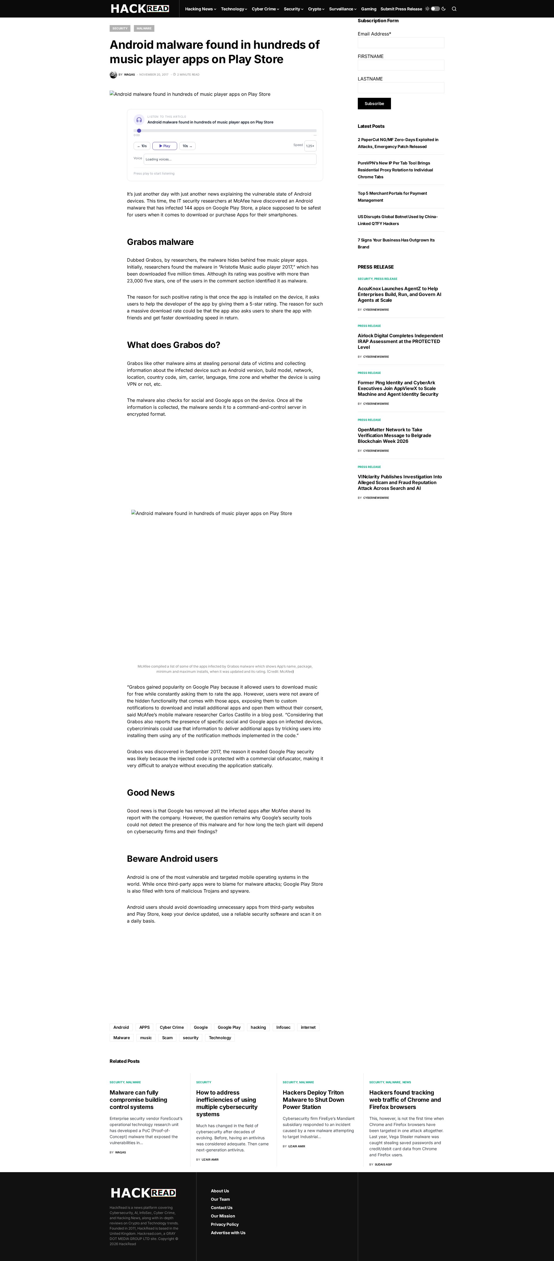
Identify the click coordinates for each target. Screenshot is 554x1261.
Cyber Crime (172, 1027)
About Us (220, 1190)
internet (308, 1027)
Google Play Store (232, 208)
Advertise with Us (228, 1232)
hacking (258, 1027)
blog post (271, 714)
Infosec (283, 1027)
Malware (144, 28)
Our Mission (223, 1215)
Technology (220, 1037)
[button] (435, 8)
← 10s (142, 146)
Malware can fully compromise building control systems (138, 1099)
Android (236, 370)
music (146, 1037)
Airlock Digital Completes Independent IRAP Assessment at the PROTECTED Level (400, 341)
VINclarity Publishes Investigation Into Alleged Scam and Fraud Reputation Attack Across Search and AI (400, 482)
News (407, 1082)
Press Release (385, 278)
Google (200, 1027)
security (190, 1037)
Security (120, 28)
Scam (167, 1037)
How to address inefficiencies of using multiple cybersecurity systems (227, 1103)
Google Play (229, 1027)
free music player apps (282, 260)
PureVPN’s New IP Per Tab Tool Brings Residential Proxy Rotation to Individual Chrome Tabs (395, 169)
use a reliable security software (255, 914)
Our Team (220, 1199)
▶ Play (164, 146)
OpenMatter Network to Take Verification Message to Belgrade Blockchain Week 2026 (394, 435)
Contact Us (222, 1207)
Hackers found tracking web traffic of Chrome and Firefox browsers (405, 1099)
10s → (187, 146)
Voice (138, 158)
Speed (298, 145)
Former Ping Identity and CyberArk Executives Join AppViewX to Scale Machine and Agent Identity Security (398, 388)
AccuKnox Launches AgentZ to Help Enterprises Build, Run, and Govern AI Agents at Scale (399, 294)
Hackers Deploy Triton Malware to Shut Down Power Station (313, 1099)
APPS (144, 1027)
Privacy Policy (225, 1224)
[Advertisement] (225, 463)
